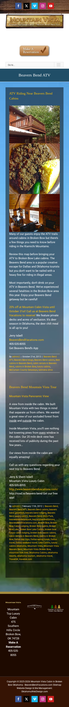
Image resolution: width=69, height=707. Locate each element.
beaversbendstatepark (20, 519)
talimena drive (45, 370)
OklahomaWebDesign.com (34, 691)
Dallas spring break (40, 539)
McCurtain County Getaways (23, 370)
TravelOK (13, 559)
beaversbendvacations (43, 519)
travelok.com (25, 559)
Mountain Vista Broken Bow (37, 549)
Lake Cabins (44, 542)
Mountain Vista (35, 546)
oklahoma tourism (26, 556)
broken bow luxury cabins (43, 532)
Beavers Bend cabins (44, 360)
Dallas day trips (22, 539)
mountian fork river (18, 552)
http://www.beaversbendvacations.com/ (33, 489)
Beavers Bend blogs (23, 360)
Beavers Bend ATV (18, 509)
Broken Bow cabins (38, 526)
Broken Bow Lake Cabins (32, 529)
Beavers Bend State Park (41, 516)
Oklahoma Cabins (38, 552)
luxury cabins (43, 366)
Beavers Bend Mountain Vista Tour (32, 387)
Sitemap (57, 685)
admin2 (16, 356)
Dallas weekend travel (26, 542)
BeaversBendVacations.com (26, 340)
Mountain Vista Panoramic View (29, 396)
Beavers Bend (51, 506)
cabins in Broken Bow (25, 366)
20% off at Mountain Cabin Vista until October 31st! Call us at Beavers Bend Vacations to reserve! (32, 311)
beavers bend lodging (36, 513)
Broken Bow (43, 523)
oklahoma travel (44, 556)
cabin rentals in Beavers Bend (23, 536)
